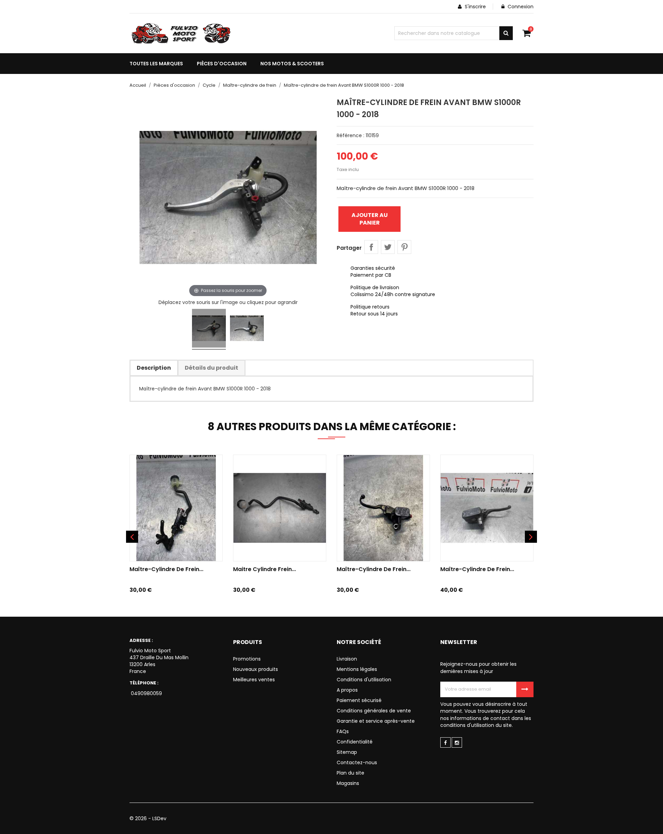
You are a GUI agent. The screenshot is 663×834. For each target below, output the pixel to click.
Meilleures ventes (254, 679)
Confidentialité (355, 741)
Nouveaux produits (255, 669)
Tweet (388, 247)
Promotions (247, 658)
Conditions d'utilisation (364, 679)
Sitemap (347, 752)
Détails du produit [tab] (211, 368)
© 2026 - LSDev (147, 818)
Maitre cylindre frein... (264, 569)
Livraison (347, 658)
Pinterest (404, 247)
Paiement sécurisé (359, 700)
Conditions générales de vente (374, 710)
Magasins (348, 783)
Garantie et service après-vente (376, 721)
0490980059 (145, 693)
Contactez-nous (357, 762)
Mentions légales (357, 669)
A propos (347, 689)
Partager (371, 247)
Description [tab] (154, 368)
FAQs (343, 731)
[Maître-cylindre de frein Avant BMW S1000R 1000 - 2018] (209, 329)
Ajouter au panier (370, 219)
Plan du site (350, 772)
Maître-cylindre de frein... (166, 569)
